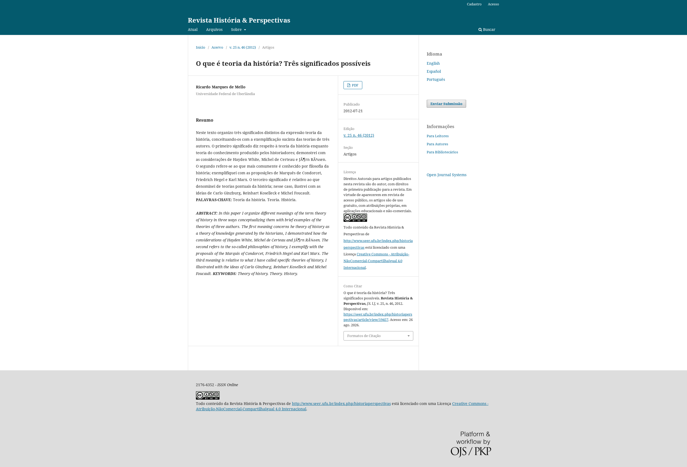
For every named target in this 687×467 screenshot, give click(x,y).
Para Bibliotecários (442, 152)
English (433, 63)
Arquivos (214, 29)
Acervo (217, 47)
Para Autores (437, 144)
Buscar (488, 29)
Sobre (237, 29)
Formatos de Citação (364, 335)
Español (434, 71)
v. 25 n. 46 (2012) (242, 47)
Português (436, 79)
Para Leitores (438, 135)
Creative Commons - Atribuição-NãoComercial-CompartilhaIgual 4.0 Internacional (376, 261)
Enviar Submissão (446, 103)
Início (200, 47)
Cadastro (474, 4)
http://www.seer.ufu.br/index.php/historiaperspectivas (341, 403)
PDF (355, 85)
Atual (193, 29)
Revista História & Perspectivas (239, 20)
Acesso (493, 4)
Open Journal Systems (446, 174)
